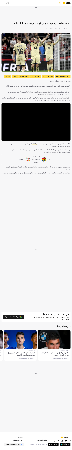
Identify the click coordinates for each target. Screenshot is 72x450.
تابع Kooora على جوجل (11, 317)
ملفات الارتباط (19, 437)
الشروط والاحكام (18, 440)
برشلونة (34, 144)
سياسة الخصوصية (42, 440)
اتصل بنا (45, 437)
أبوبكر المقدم (66, 28)
